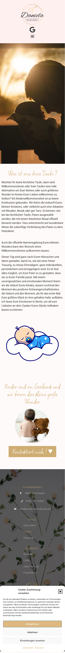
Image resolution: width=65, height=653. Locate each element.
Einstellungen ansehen (32, 640)
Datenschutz (27, 647)
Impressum (39, 647)
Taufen (27, 531)
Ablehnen (32, 632)
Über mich (29, 525)
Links (26, 560)
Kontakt (28, 554)
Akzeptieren (32, 624)
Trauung (28, 537)
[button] (60, 591)
